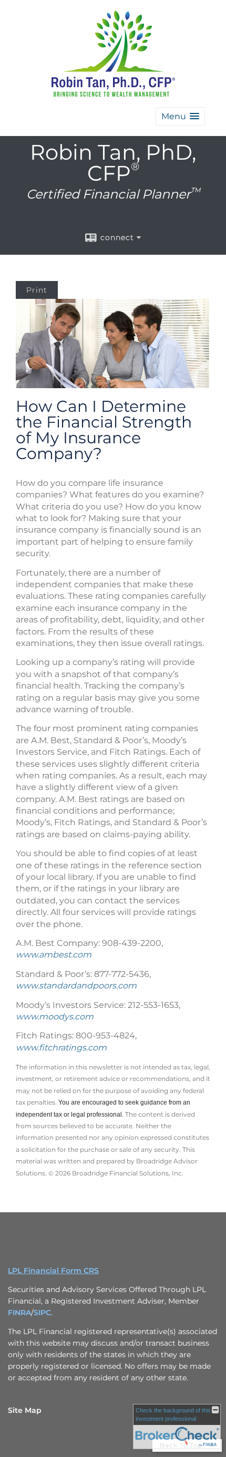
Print (36, 290)
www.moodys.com (55, 1017)
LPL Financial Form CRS (53, 1270)
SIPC (42, 1312)
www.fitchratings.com (61, 1048)
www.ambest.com (53, 955)
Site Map (25, 1410)
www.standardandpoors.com (76, 986)
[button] (180, 116)
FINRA (19, 1312)
